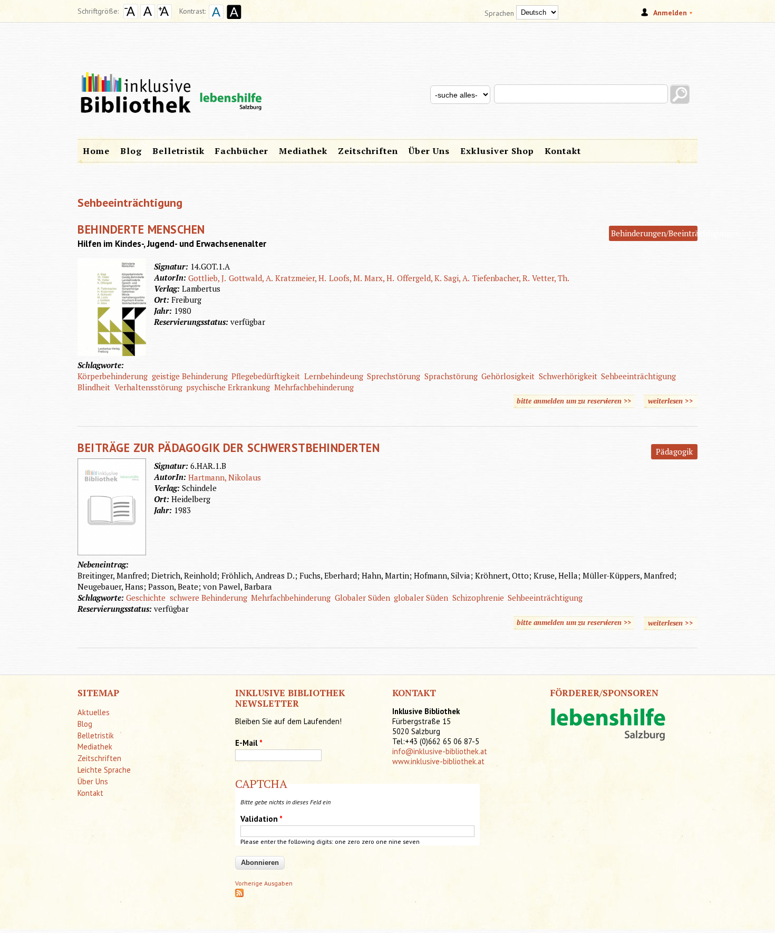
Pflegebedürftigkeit (265, 376)
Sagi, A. (457, 278)
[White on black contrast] (232, 20)
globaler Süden (421, 597)
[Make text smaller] (130, 16)
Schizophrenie (478, 597)
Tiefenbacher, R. (501, 278)
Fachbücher (241, 151)
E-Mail (249, 743)
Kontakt (563, 151)
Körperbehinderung (113, 376)
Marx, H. (379, 278)
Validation (261, 819)
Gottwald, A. (251, 278)
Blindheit (94, 387)
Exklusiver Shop (497, 151)
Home (96, 151)
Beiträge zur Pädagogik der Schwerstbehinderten (229, 447)
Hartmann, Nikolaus (224, 477)
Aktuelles (94, 712)
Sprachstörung (451, 376)
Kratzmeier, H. (300, 278)
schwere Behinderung (208, 597)
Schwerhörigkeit (568, 376)
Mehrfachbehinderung (314, 387)
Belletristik (178, 151)
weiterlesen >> (673, 401)
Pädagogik (674, 451)
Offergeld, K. (419, 278)
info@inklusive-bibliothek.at (439, 751)
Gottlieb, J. (207, 278)
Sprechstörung (393, 376)
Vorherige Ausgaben (264, 883)
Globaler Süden (362, 597)
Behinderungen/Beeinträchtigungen (675, 233)
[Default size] (147, 16)
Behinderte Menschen (141, 229)
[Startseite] (388, 78)
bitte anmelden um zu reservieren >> (574, 401)
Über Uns (429, 151)
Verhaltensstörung (148, 387)
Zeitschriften (368, 151)
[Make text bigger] (164, 16)
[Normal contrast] (215, 20)
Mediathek (303, 151)
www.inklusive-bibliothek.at (438, 761)
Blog (131, 151)
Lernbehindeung (333, 376)
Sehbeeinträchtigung (638, 376)
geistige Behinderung (190, 376)
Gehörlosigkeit (508, 376)
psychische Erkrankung (228, 387)
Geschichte (146, 597)
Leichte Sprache (104, 770)
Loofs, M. (345, 278)
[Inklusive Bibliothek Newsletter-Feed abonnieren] (239, 895)
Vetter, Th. (550, 278)
